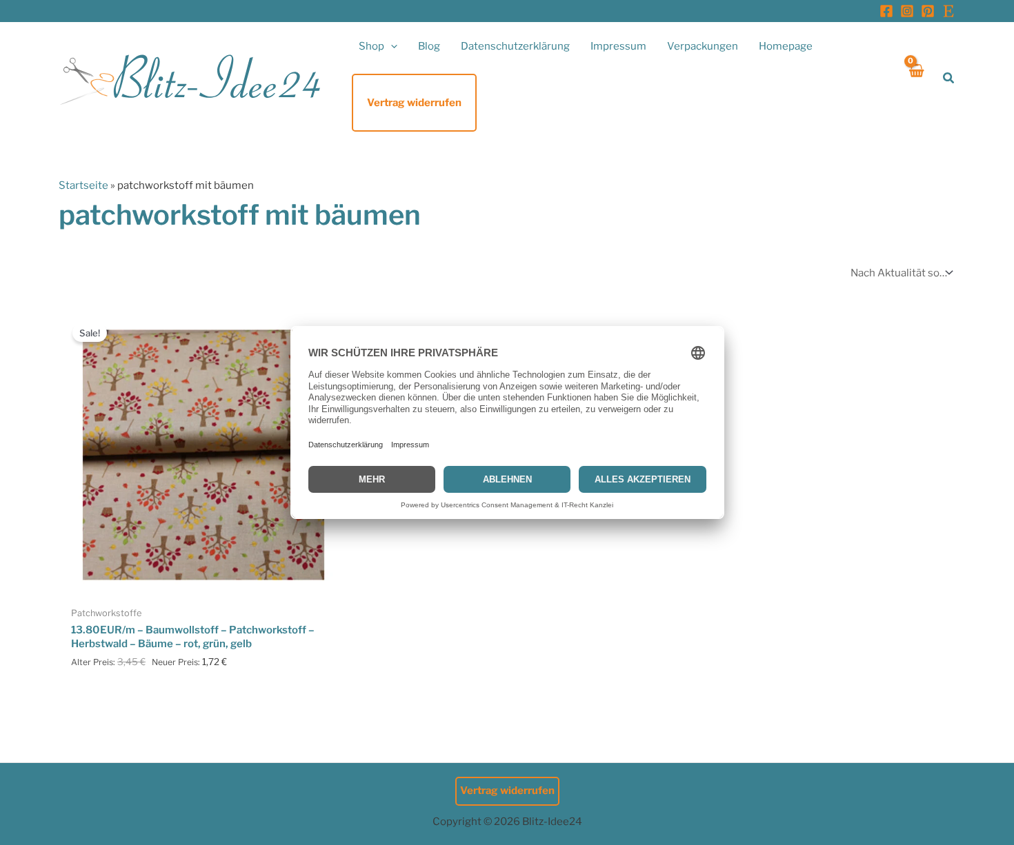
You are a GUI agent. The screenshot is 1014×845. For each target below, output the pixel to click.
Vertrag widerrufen (507, 790)
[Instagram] (907, 11)
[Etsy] (948, 11)
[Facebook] (886, 11)
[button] (390, 46)
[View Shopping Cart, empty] (915, 78)
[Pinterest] (928, 11)
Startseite (83, 185)
